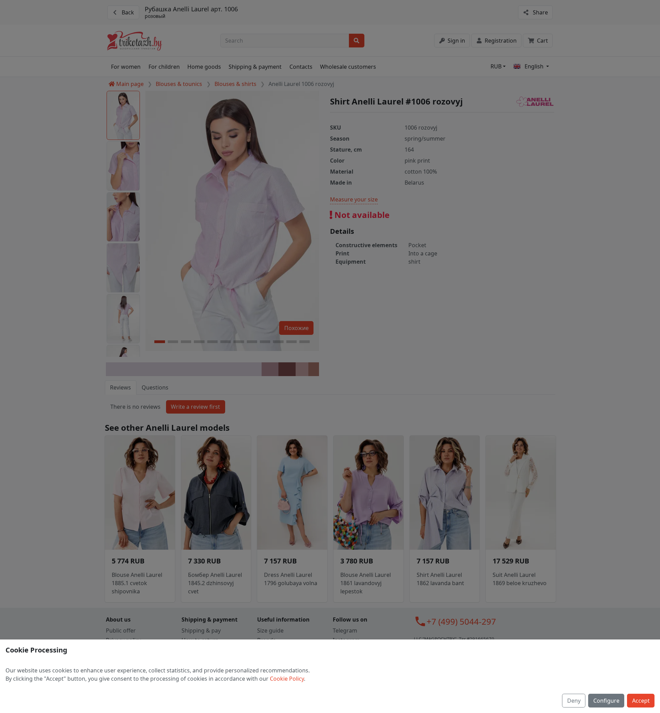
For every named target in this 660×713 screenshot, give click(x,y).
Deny (574, 700)
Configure (606, 700)
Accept (641, 700)
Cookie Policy (287, 678)
